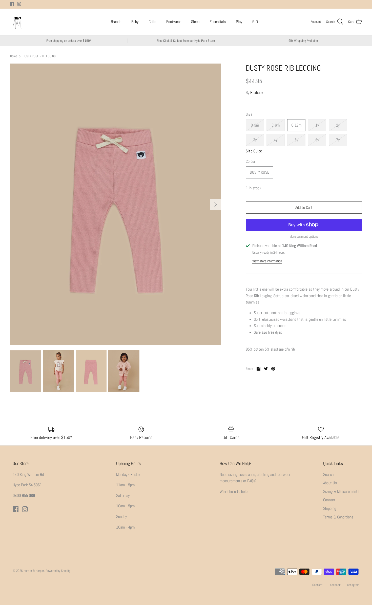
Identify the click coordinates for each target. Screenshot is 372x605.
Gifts (256, 21)
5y (296, 140)
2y (338, 125)
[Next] (215, 204)
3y (255, 140)
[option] (115, 204)
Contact (329, 499)
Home (13, 56)
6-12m (296, 125)
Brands (116, 21)
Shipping (329, 508)
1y (317, 125)
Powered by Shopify (58, 571)
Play (239, 21)
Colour (250, 161)
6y (317, 140)
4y (275, 140)
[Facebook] (12, 4)
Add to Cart (304, 207)
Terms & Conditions (338, 517)
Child (152, 21)
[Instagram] (19, 4)
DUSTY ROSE (259, 172)
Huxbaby (256, 92)
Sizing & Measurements (341, 491)
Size (249, 114)
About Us (330, 483)
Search (328, 474)
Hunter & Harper (34, 571)
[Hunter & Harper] (17, 22)
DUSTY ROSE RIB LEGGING (39, 56)
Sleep (195, 21)
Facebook (334, 585)
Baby (134, 21)
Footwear (173, 21)
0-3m (255, 125)
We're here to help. (234, 491)
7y (338, 140)
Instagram (352, 585)
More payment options (304, 236)
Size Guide (254, 151)
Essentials (218, 21)
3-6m (276, 125)
